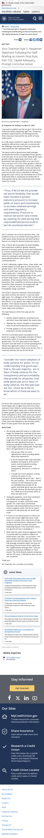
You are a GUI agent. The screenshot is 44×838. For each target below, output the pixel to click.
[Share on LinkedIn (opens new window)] (37, 39)
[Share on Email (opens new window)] (40, 39)
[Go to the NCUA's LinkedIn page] (26, 698)
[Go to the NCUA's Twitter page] (18, 698)
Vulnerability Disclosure (12, 829)
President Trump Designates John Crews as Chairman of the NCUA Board (20, 599)
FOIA (4, 807)
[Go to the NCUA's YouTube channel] (35, 698)
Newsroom (15, 26)
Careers (5, 803)
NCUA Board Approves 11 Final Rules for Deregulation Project (19, 630)
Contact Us (36, 11)
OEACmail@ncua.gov (13, 657)
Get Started (22, 688)
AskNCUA (6, 798)
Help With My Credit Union (11, 11)
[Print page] (20, 39)
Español (26, 11)
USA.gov (5, 825)
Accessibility (7, 794)
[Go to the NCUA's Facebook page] (9, 698)
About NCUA (7, 789)
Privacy (5, 820)
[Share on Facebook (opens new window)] (30, 39)
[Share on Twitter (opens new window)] (34, 39)
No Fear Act (7, 816)
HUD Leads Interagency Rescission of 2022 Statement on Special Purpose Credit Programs (20, 580)
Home (7, 26)
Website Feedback (10, 834)
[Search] (35, 18)
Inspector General (10, 811)
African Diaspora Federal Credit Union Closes (21, 616)
